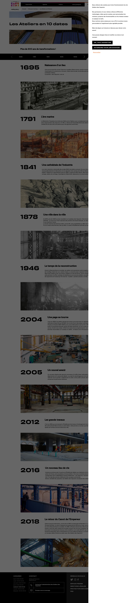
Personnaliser (96, 52)
